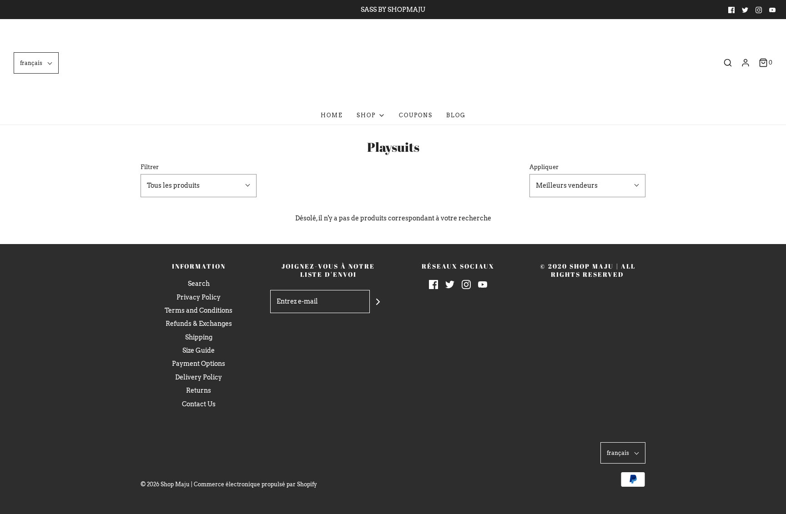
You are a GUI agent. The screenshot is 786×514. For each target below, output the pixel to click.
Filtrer (150, 167)
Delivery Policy (198, 377)
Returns (198, 390)
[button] (36, 63)
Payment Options (198, 363)
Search (199, 283)
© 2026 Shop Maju (165, 484)
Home (332, 115)
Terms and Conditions (198, 310)
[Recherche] (727, 62)
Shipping (198, 337)
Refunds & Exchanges (199, 323)
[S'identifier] (745, 62)
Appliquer (544, 167)
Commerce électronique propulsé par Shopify (255, 484)
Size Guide (198, 350)
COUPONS (416, 115)
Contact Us (199, 404)
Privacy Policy (198, 297)
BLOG (456, 115)
